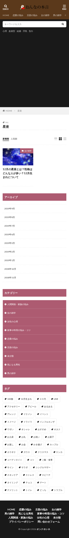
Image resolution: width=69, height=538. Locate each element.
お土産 (10, 437)
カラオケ (11, 452)
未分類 (10, 356)
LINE (56, 399)
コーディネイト (14, 459)
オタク (57, 429)
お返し (10, 444)
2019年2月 (9, 251)
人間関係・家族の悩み (17, 304)
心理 (5, 31)
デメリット (12, 490)
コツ (32, 459)
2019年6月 (9, 234)
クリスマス (43, 452)
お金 (23, 444)
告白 (31, 31)
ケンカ (59, 452)
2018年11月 (10, 277)
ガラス (27, 452)
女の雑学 (45, 15)
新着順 (6, 138)
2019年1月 (9, 260)
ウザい (10, 429)
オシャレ (25, 429)
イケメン (28, 414)
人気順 (14, 138)
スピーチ (46, 475)
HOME (6, 15)
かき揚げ (37, 444)
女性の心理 (12, 321)
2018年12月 (10, 269)
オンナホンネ (43, 529)
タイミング (12, 482)
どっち (43, 490)
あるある (48, 406)
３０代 (43, 399)
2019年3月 (9, 243)
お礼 (23, 437)
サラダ (24, 467)
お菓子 (51, 437)
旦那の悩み (32, 15)
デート (43, 482)
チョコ (29, 482)
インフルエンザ (47, 421)
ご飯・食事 (47, 459)
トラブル (58, 490)
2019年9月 (9, 208)
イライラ (28, 421)
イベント (44, 414)
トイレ (29, 490)
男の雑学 (57, 15)
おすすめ (42, 429)
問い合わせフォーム (49, 521)
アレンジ (11, 414)
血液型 (12, 31)
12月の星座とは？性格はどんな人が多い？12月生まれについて (17, 173)
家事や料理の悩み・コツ (19, 330)
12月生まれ (26, 399)
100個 (10, 399)
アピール (32, 406)
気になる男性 (13, 364)
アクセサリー (13, 406)
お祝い (36, 437)
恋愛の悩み (18, 15)
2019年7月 (9, 225)
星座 (20, 110)
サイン (10, 467)
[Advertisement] (34, 69)
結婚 (19, 31)
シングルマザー (43, 467)
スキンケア (12, 475)
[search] (62, 24)
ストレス (30, 475)
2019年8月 (9, 217)
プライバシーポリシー (21, 521)
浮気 (25, 31)
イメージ (11, 421)
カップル (54, 444)
